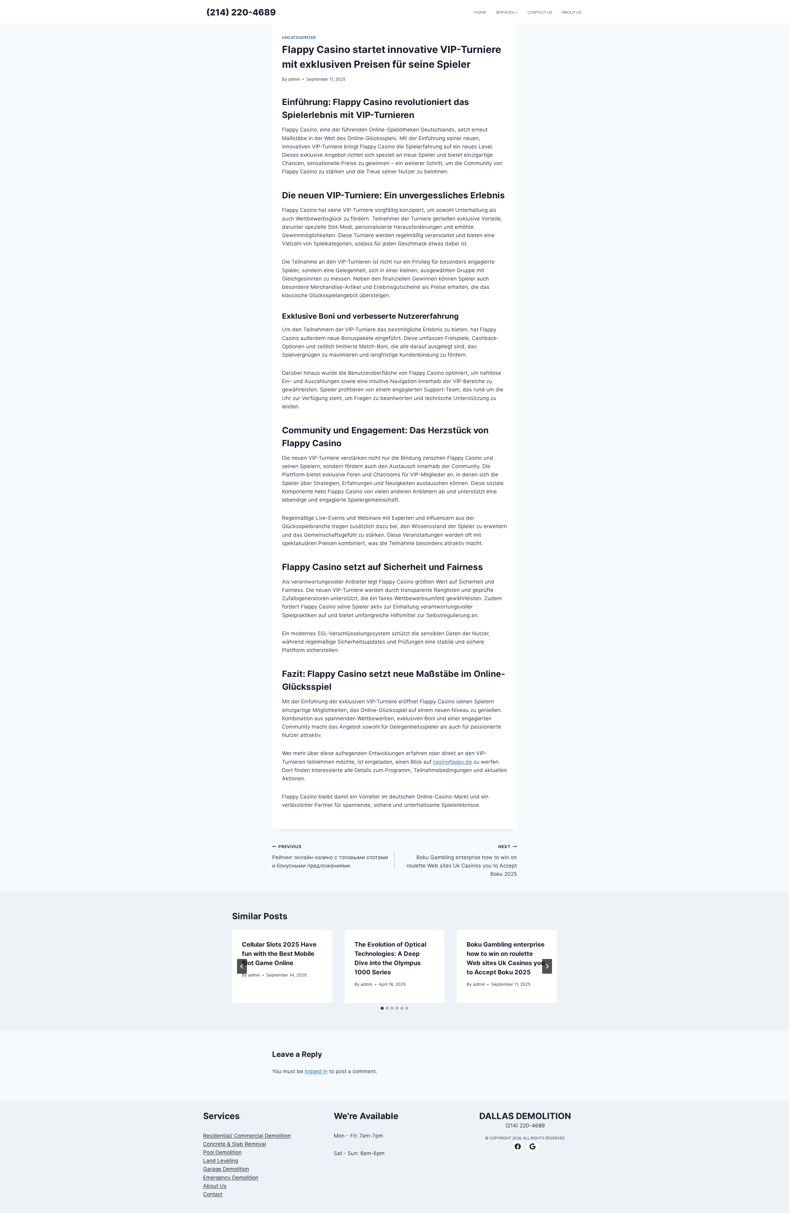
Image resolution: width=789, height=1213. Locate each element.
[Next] (547, 966)
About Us (215, 1186)
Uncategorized (299, 37)
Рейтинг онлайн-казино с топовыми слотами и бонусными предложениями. (330, 856)
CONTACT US (539, 12)
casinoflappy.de (452, 762)
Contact (213, 1194)
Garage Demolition (226, 1169)
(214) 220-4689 (525, 1125)
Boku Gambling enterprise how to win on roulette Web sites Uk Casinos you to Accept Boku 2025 (462, 860)
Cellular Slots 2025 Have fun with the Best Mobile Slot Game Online (279, 954)
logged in (316, 1071)
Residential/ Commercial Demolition (247, 1136)
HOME (480, 12)
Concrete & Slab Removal (234, 1144)
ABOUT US (571, 12)
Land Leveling (220, 1161)
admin (294, 79)
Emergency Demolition (230, 1178)
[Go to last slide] (242, 966)
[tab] (382, 1008)
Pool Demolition (222, 1152)
